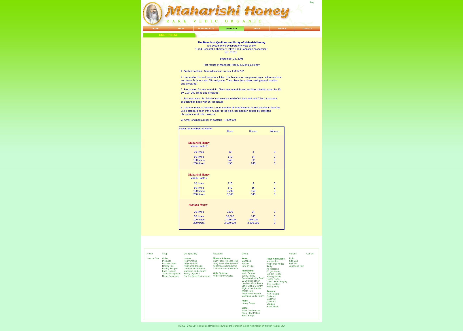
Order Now (168, 35)
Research (231, 29)
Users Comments (170, 276)
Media (257, 29)
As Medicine (273, 269)
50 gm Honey (273, 271)
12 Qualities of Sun (251, 281)
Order (165, 258)
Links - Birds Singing (277, 281)
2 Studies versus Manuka (225, 268)
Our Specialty (206, 29)
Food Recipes (169, 271)
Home (155, 29)
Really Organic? (192, 273)
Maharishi (246, 261)
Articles (245, 263)
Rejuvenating (190, 261)
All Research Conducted (225, 266)
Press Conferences (251, 310)
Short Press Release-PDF (225, 261)
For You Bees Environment (197, 276)
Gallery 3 (271, 301)
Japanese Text (296, 266)
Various (282, 29)
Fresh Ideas (272, 306)
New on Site (153, 258)
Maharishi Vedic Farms (195, 271)
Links (291, 258)
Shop (181, 29)
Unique (187, 258)
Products (166, 261)
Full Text (293, 263)
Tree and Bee (273, 284)
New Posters (273, 294)
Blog (311, 2)
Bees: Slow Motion (251, 313)
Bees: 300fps (248, 315)
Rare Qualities (274, 276)
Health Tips (167, 266)
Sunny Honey (248, 276)
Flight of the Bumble (251, 288)
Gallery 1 (271, 296)
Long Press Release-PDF (225, 263)
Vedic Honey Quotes (223, 276)
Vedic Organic (248, 273)
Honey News (273, 279)
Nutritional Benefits (193, 266)
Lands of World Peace (194, 268)
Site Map (293, 261)
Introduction (272, 261)
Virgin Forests (190, 263)
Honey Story (273, 286)
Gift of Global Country (252, 286)
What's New (247, 291)
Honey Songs (248, 303)
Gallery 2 (271, 299)
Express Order (169, 263)
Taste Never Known (251, 293)
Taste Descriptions (171, 273)
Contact (307, 29)
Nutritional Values (275, 264)
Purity (269, 266)
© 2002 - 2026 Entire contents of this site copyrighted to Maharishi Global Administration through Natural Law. (231, 326)
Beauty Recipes (170, 268)
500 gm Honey (274, 274)
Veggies (271, 304)
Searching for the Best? (253, 278)
